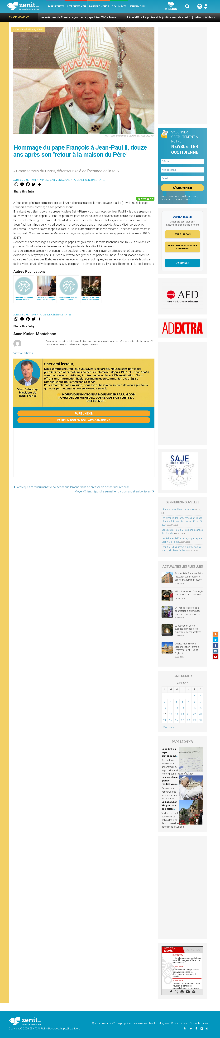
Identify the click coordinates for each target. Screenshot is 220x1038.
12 (176, 708)
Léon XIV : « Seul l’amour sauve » (178, 509)
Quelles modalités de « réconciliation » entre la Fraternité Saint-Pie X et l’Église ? (187, 648)
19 (176, 714)
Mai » (171, 727)
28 (188, 720)
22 (194, 714)
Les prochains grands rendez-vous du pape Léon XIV (170, 784)
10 (164, 708)
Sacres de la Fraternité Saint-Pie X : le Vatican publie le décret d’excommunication (189, 576)
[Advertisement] (84, 455)
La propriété (124, 1023)
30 (200, 720)
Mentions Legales (159, 1023)
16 (200, 708)
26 (176, 720)
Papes (40, 29)
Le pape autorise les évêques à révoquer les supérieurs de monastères (188, 628)
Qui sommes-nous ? (103, 1023)
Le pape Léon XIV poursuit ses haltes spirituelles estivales (169, 808)
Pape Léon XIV (56, 6)
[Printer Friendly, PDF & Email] (145, 199)
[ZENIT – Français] (26, 6)
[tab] (172, 950)
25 (170, 720)
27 (182, 720)
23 (200, 714)
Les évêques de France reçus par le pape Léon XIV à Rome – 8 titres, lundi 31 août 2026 (182, 521)
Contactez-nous (199, 1023)
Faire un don (137, 6)
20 (182, 714)
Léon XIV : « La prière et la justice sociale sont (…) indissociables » (125, 17)
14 (188, 708)
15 (194, 708)
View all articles (23, 353)
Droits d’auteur (179, 1023)
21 (188, 714)
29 (194, 720)
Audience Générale (24, 29)
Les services (140, 1023)
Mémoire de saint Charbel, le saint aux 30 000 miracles (189, 593)
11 (170, 708)
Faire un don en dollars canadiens (83, 420)
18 (170, 714)
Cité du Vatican (76, 6)
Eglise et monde (99, 6)
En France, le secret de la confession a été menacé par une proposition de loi (188, 611)
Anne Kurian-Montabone (55, 180)
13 (182, 708)
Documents (119, 6)
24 (164, 720)
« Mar (164, 727)
